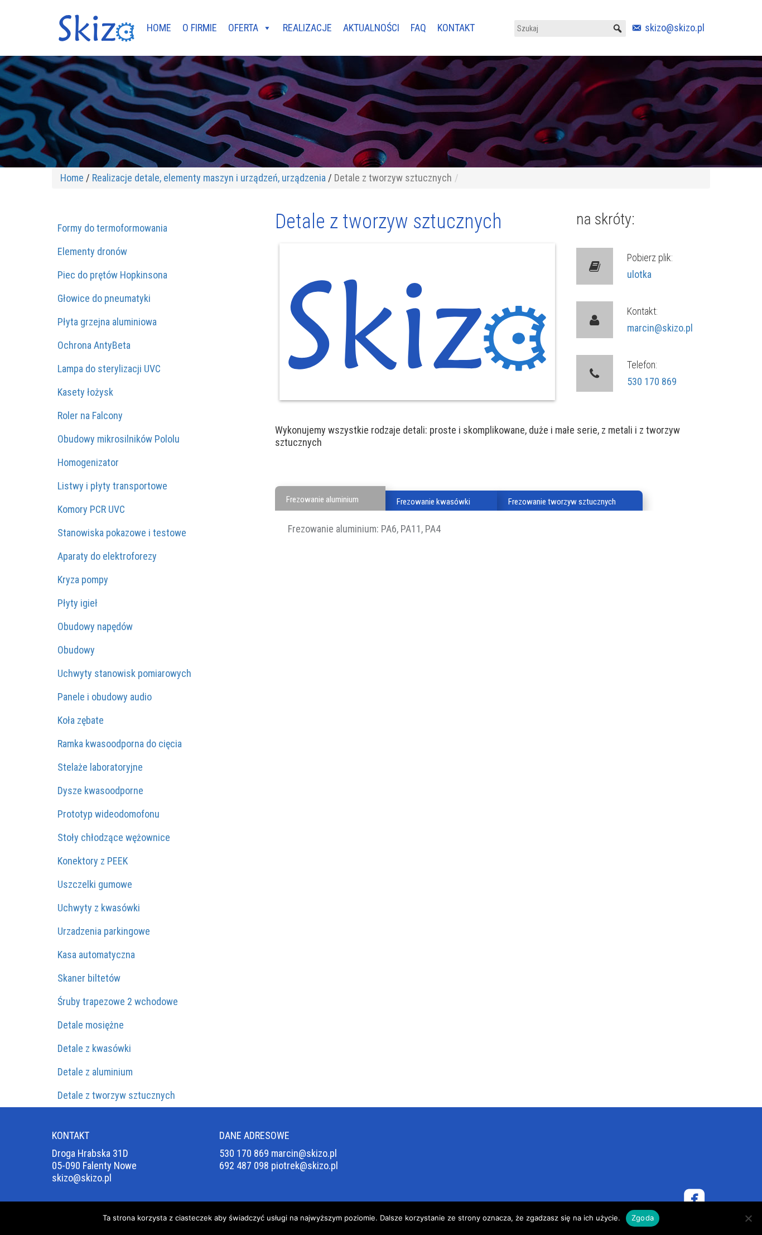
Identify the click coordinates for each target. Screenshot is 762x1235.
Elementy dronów (92, 251)
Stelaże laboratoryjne (100, 767)
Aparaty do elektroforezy (107, 556)
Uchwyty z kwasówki (98, 908)
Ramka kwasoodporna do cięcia (119, 743)
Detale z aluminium (95, 1072)
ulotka (639, 274)
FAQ (418, 27)
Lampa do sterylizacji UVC (109, 368)
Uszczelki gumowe (94, 884)
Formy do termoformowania (112, 228)
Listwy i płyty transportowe (112, 486)
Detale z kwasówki (94, 1048)
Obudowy (76, 650)
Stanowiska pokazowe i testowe (121, 533)
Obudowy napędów (95, 626)
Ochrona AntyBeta (94, 345)
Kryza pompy (82, 579)
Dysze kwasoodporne (100, 790)
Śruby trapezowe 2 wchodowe (117, 1001)
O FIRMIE (199, 27)
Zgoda (642, 1217)
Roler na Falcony (90, 415)
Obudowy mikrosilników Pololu (118, 439)
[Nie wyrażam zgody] (748, 1218)
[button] (617, 28)
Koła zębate (80, 720)
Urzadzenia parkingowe (103, 931)
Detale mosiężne (90, 1025)
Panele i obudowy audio (104, 697)
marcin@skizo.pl (660, 328)
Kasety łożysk (85, 392)
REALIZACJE (307, 27)
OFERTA (243, 27)
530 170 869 (652, 381)
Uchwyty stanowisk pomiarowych (124, 673)
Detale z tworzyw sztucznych (116, 1095)
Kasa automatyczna (96, 954)
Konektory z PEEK (92, 861)
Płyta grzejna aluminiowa (107, 322)
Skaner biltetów (88, 978)
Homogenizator (88, 462)
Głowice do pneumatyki (104, 298)
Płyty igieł (77, 603)
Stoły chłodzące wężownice (113, 837)
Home (72, 178)
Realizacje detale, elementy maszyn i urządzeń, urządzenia (209, 178)
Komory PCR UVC (91, 509)
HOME (159, 27)
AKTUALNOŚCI (371, 27)
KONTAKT (456, 27)
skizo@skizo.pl (675, 27)
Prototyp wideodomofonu (108, 814)
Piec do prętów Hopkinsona (112, 275)
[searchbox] (570, 28)
